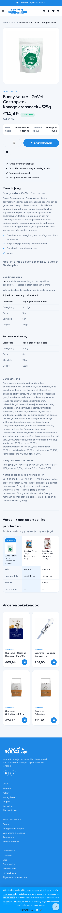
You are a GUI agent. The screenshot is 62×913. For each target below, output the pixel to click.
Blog (5, 860)
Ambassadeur (9, 868)
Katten (6, 793)
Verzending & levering (14, 833)
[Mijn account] (49, 11)
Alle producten (10, 810)
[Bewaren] (7, 152)
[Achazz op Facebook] (13, 773)
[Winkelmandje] (58, 11)
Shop (13, 22)
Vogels (6, 801)
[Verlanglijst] (53, 11)
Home (5, 22)
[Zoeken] (44, 11)
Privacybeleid (9, 873)
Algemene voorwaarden (15, 877)
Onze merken (9, 864)
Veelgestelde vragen (13, 828)
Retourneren (9, 837)
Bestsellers (8, 806)
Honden (7, 788)
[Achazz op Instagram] (6, 773)
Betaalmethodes (11, 841)
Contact (7, 824)
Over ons (7, 855)
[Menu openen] (3, 11)
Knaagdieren (9, 797)
